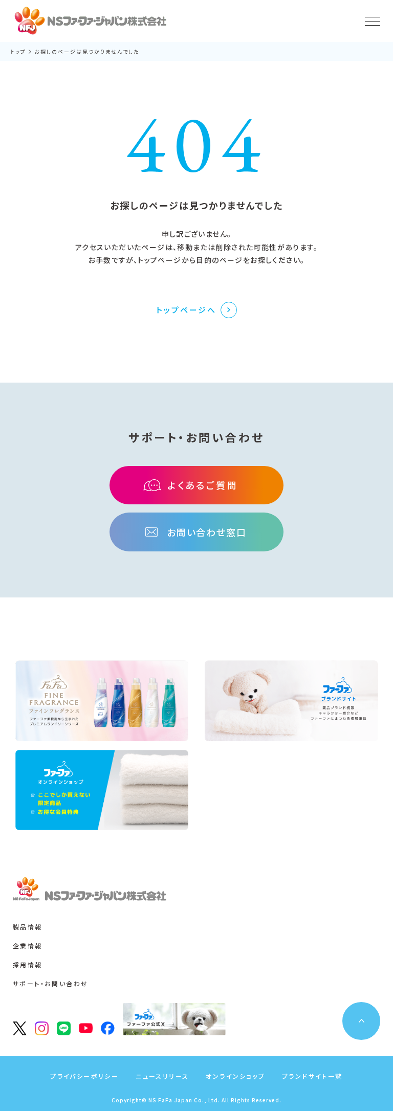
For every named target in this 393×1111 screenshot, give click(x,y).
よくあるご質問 (202, 485)
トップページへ (186, 309)
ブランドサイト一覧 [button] (312, 1076)
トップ (18, 51)
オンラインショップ (235, 1076)
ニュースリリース (162, 1076)
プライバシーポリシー (84, 1076)
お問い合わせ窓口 (206, 532)
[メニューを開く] (372, 21)
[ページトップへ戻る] (361, 1021)
